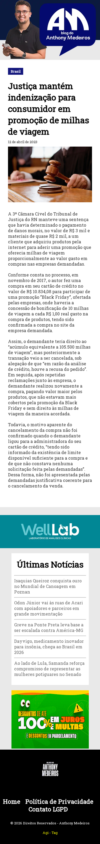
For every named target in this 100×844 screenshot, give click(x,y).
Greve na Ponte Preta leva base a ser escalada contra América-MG (48, 627)
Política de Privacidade (59, 801)
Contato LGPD (48, 809)
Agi (46, 832)
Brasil (16, 71)
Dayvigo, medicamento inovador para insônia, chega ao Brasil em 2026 (49, 646)
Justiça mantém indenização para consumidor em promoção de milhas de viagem (48, 108)
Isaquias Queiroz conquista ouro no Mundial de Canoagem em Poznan (48, 586)
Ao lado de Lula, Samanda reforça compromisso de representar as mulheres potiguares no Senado (49, 668)
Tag (54, 832)
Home (11, 801)
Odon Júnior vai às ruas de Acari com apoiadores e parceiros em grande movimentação (48, 608)
